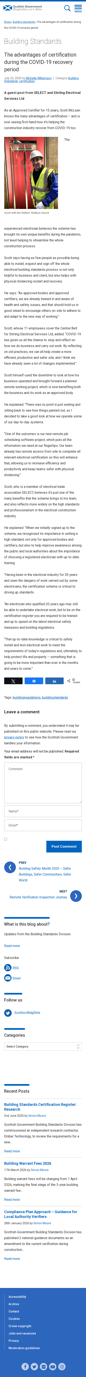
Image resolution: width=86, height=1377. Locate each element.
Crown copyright (20, 1326)
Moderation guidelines (24, 1348)
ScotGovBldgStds (27, 1013)
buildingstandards (55, 698)
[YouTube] (52, 1366)
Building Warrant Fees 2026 (27, 1163)
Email (16, 978)
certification (27, 81)
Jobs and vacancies (22, 1333)
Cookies (14, 1318)
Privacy (14, 1340)
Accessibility (17, 1296)
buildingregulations (26, 698)
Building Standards (24, 22)
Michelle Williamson (39, 78)
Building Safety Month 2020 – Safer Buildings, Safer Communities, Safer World (45, 874)
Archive (14, 1304)
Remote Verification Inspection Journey (38, 897)
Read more (12, 946)
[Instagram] (62, 1366)
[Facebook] (25, 1366)
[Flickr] (43, 1366)
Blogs (7, 22)
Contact (14, 1311)
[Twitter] (34, 1366)
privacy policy (14, 737)
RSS (16, 968)
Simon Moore (37, 1115)
